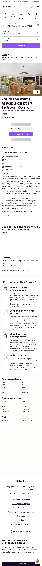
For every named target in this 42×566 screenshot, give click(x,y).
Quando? (6, 31)
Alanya (4, 401)
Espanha (4, 382)
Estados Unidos (26, 393)
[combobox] (19, 26)
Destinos (21, 520)
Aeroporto (12, 128)
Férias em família (26, 420)
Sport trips (5, 420)
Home (4, 55)
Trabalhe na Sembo (21, 508)
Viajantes (6, 38)
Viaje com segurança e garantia (21, 512)
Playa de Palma (26, 404)
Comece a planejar (21, 134)
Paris (3, 404)
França (4, 387)
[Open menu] (38, 6)
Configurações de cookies (22, 531)
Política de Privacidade (21, 500)
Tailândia (4, 393)
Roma (3, 409)
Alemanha (5, 390)
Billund (23, 401)
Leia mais (5, 173)
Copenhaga (25, 412)
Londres (24, 406)
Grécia (23, 387)
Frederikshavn (25, 409)
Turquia (4, 385)
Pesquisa (21, 45)
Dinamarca (24, 382)
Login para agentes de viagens (21, 524)
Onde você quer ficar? (11, 24)
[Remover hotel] (38, 25)
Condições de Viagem (21, 504)
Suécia (23, 390)
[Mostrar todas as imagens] (36, 92)
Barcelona (5, 406)
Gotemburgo (6, 412)
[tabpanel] (21, 35)
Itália (22, 385)
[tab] (5, 16)
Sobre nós (21, 516)
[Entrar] (32, 6)
